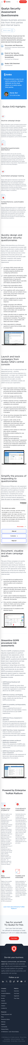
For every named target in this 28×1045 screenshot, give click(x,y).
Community (4, 1026)
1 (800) (21, 932)
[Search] (17, 1)
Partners (3, 995)
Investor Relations (5, 993)
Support (3, 1024)
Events (3, 998)
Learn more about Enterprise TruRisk (14, 907)
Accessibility (7, 1039)
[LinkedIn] (3, 981)
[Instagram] (10, 981)
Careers (3, 1005)
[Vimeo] (17, 981)
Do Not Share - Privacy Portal (18, 1041)
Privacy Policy (23, 1037)
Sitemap (3, 1021)
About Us (3, 991)
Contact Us (4, 1008)
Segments (16, 995)
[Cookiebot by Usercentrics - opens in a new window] (20, 503)
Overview (16, 991)
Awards (3, 1000)
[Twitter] (6, 981)
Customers (4, 1003)
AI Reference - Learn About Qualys (10, 1031)
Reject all (14, 540)
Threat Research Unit (6, 1014)
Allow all (14, 531)
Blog (2, 1016)
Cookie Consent (6, 1041)
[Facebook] (25, 981)
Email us (4, 932)
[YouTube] (21, 981)
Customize (13, 536)
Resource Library (5, 1019)
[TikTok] (14, 981)
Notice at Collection (15, 1039)
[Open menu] (1, 1)
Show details (20, 526)
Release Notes (4, 1029)
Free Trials (16, 998)
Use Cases (16, 993)
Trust (22, 1039)
